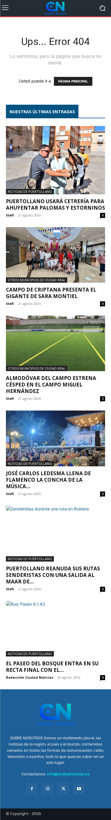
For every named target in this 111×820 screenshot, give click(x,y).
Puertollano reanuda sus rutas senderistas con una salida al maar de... (53, 575)
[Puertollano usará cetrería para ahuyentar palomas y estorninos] (55, 160)
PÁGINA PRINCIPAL (73, 81)
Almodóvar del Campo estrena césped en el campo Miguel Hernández (51, 384)
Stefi (10, 215)
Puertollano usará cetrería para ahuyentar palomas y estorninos (55, 204)
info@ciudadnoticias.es (68, 774)
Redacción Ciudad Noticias (29, 677)
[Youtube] (79, 789)
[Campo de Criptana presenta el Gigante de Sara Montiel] (55, 255)
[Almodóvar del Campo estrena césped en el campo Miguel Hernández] (55, 343)
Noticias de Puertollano (30, 191)
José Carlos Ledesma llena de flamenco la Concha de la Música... (48, 480)
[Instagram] (47, 789)
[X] (63, 789)
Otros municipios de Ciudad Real (36, 280)
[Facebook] (32, 789)
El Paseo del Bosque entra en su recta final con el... (52, 666)
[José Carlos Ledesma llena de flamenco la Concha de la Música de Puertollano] (55, 438)
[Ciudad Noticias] (55, 8)
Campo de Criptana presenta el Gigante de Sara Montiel (51, 293)
